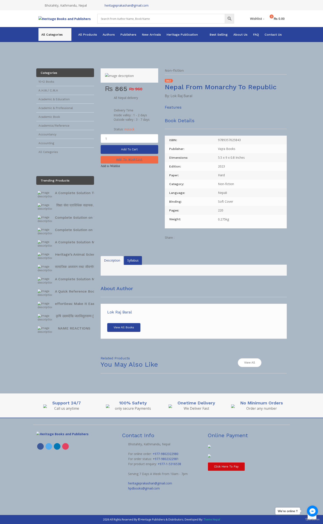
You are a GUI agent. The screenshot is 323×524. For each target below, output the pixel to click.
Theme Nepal (211, 519)
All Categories (52, 34)
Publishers (128, 34)
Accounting (46, 143)
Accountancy (47, 134)
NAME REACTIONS (74, 328)
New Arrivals (151, 34)
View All (249, 362)
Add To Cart (129, 149)
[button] (129, 160)
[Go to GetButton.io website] (312, 519)
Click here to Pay (226, 466)
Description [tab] (112, 260)
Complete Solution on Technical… (84, 217)
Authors (109, 34)
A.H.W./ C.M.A (48, 90)
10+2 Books (46, 81)
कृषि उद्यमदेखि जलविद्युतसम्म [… (76, 316)
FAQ (256, 34)
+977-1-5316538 (169, 464)
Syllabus (133, 260)
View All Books (124, 327)
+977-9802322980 (165, 454)
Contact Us (273, 34)
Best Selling (219, 34)
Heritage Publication (182, 34)
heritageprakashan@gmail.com (127, 5)
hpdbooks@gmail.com (144, 488)
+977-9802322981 (166, 459)
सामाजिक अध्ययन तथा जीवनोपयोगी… (79, 267)
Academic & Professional (55, 108)
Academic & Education (54, 99)
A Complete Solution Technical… (83, 193)
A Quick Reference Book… (77, 291)
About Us (240, 34)
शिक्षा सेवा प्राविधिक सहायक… (76, 205)
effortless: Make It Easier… (78, 304)
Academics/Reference (53, 125)
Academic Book (49, 116)
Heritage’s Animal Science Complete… (88, 254)
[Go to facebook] (312, 511)
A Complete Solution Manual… (81, 242)
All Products (87, 34)
